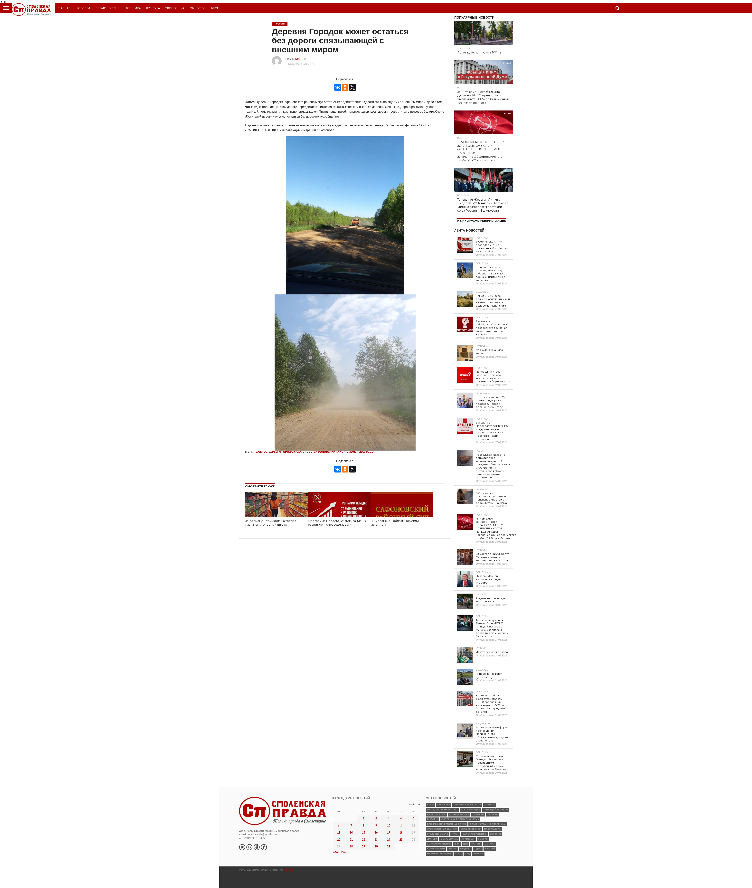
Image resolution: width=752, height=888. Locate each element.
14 (351, 832)
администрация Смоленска (488, 824)
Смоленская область (467, 804)
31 (388, 846)
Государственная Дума (442, 809)
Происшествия (107, 8)
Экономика (174, 8)
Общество (198, 8)
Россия (483, 839)
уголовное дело (437, 834)
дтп (465, 844)
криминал (468, 839)
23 (376, 839)
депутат (489, 844)
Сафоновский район (329, 451)
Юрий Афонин (436, 848)
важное (261, 451)
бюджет (465, 848)
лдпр (478, 848)
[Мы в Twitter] (242, 847)
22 (363, 839)
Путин (455, 834)
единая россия (459, 814)
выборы (432, 819)
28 (351, 846)
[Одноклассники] (345, 87)
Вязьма (478, 853)
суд (467, 853)
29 (363, 846)
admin (298, 58)
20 (338, 839)
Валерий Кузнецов (474, 834)
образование (449, 839)
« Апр (336, 852)
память (476, 844)
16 (376, 832)
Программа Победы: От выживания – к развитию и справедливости (337, 522)
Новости (83, 8)
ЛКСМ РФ (492, 814)
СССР (458, 853)
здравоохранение (439, 844)
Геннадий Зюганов (496, 809)
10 (388, 825)
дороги (432, 839)
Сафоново (304, 451)
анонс (452, 848)
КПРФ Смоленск (470, 829)
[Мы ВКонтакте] (249, 847)
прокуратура (492, 829)
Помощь (478, 814)
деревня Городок (281, 451)
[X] (352, 87)
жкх (456, 844)
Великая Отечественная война (446, 824)
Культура (153, 8)
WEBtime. (289, 869)
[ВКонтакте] (337, 87)
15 (363, 832)
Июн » (345, 852)
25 (400, 839)
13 (338, 832)
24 (388, 839)
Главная (64, 8)
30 (376, 846)
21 (351, 839)
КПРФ (430, 804)
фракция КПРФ (436, 814)
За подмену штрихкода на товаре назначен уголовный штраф (270, 522)
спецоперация (470, 809)
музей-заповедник (439, 853)
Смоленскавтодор (361, 451)
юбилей (490, 848)
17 (388, 832)
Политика (133, 8)
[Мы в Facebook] (264, 847)
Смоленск (443, 804)
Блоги (216, 8)
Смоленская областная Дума (460, 819)
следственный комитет (442, 829)
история (495, 834)
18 (400, 832)
